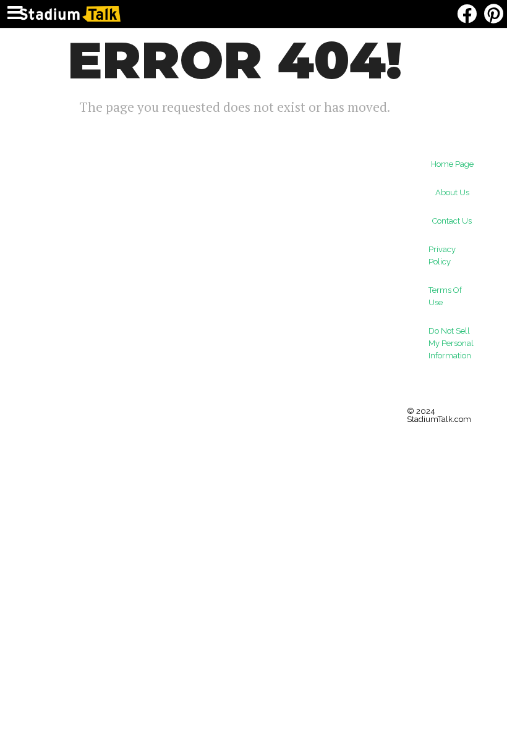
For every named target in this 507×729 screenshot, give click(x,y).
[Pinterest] (493, 13)
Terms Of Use (445, 296)
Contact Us (452, 220)
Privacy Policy (442, 255)
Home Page (452, 164)
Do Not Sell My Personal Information (451, 343)
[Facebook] (466, 13)
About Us (452, 192)
